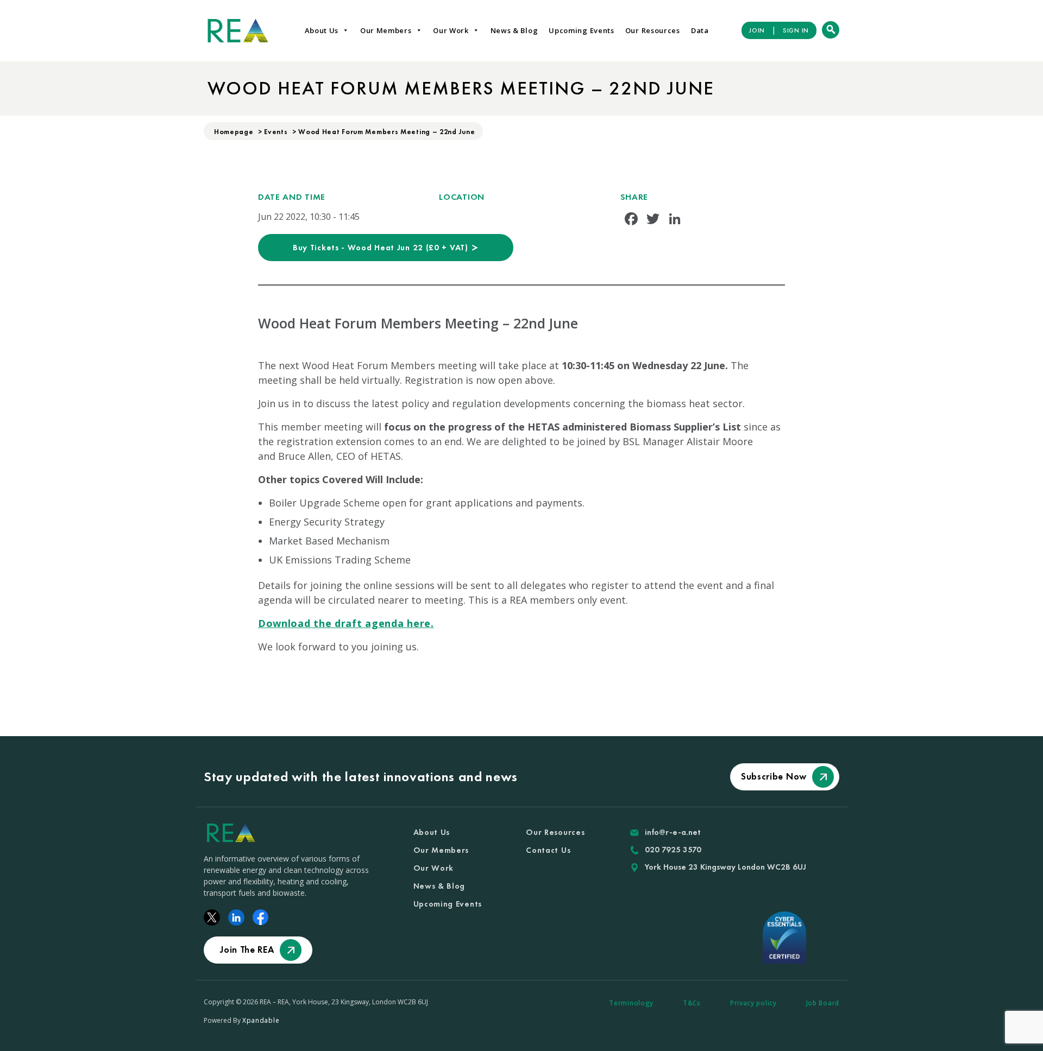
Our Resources (652, 30)
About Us (322, 30)
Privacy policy (753, 1003)
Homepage (234, 131)
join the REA (247, 949)
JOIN (757, 30)
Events (275, 131)
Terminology (631, 1003)
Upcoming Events (581, 30)
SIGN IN (796, 30)
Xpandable (260, 1020)
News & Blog (514, 30)
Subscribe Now (774, 776)
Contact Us (548, 850)
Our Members (386, 30)
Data (700, 30)
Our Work (451, 30)
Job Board (822, 1003)
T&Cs (692, 1003)
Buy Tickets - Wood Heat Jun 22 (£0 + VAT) (381, 247)
